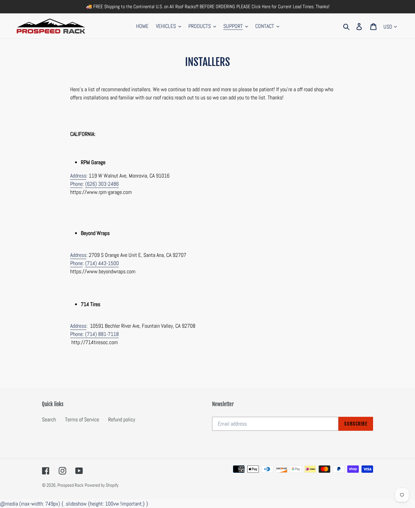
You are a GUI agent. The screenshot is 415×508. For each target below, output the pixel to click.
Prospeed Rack (70, 485)
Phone (76, 183)
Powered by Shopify (101, 485)
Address (78, 175)
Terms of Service (82, 419)
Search (49, 419)
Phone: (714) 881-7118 (94, 333)
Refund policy (121, 419)
